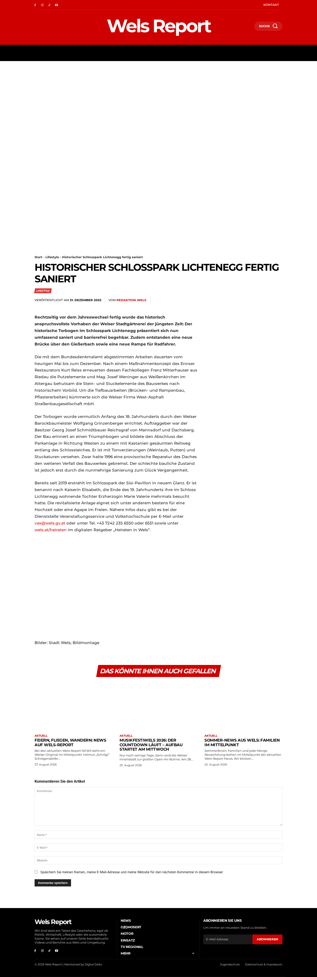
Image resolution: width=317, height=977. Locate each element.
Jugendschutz (230, 964)
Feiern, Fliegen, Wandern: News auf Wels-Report (70, 742)
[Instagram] (42, 4)
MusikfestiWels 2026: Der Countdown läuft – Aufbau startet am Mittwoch (151, 745)
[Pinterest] (234, 300)
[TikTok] (49, 4)
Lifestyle (52, 257)
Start (38, 257)
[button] (248, 27)
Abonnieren (267, 939)
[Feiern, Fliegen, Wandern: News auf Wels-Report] (74, 706)
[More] (277, 300)
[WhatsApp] (245, 300)
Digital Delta (93, 964)
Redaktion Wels (131, 300)
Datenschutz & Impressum (263, 964)
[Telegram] (266, 300)
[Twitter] (224, 300)
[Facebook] (35, 4)
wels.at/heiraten (51, 530)
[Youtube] (56, 4)
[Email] (256, 300)
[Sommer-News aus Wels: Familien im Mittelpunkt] (243, 706)
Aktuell (41, 735)
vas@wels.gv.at (50, 523)
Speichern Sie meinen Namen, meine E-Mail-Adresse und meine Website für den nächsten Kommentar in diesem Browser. (131, 872)
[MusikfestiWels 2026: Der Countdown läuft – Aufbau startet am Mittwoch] (158, 706)
